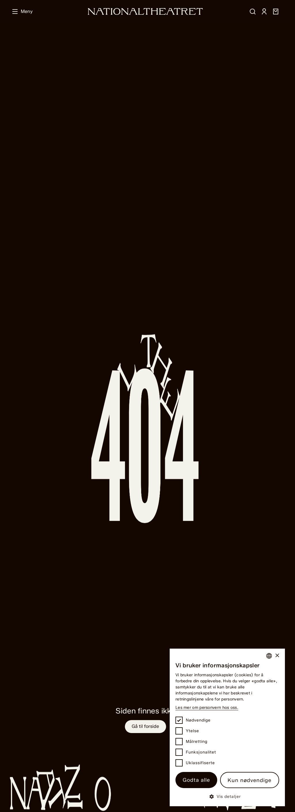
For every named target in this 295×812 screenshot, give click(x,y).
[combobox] (269, 656)
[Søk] (252, 11)
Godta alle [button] (196, 780)
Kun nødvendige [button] (249, 780)
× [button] (277, 656)
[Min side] (264, 11)
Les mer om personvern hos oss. (206, 707)
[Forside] (145, 11)
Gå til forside (145, 726)
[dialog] (227, 727)
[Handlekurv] (275, 11)
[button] (227, 796)
